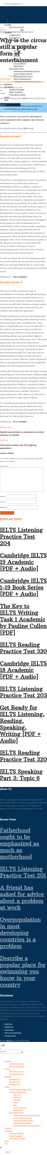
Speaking (8, 1077)
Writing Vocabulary (16, 92)
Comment (4, 466)
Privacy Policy (10, 1036)
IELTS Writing (10, 32)
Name (3, 496)
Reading (7, 1069)
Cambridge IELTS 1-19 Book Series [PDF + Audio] (23, 587)
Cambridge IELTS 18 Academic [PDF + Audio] (23, 670)
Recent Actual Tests (16, 1066)
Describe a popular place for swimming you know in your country (23, 971)
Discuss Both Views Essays (23, 76)
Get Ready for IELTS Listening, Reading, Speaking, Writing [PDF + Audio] (22, 724)
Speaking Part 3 (14, 1084)
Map (15, 1105)
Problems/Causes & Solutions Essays (27, 1126)
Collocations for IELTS (17, 95)
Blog (6, 1144)
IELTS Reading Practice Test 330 (23, 648)
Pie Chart (17, 1100)
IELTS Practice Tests (16, 1064)
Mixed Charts (18, 66)
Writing (7, 1087)
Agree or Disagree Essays (23, 74)
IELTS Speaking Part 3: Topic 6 (21, 775)
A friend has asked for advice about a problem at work (22, 897)
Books (7, 1141)
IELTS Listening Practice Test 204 (21, 536)
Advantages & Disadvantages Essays (27, 71)
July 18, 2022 (5, 79)
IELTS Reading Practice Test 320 (23, 756)
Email (3, 502)
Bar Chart (17, 1095)
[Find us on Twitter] (1, 813)
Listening (8, 1061)
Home (2, 32)
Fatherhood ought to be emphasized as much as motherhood (19, 843)
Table (16, 1102)
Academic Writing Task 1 (17, 1092)
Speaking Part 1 (14, 35)
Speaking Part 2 (14, 1082)
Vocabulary (9, 1131)
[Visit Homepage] (9, 13)
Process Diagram (20, 64)
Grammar (8, 84)
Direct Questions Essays (22, 79)
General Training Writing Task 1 (20, 1090)
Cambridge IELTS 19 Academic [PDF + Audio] (23, 562)
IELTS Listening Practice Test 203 (23, 692)
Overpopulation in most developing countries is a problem (20, 932)
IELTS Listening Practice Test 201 (23, 872)
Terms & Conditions (13, 1033)
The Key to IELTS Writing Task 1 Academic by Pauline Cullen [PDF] (23, 619)
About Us (8, 1024)
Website (3, 507)
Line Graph (18, 1097)
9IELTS (14, 76)
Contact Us (9, 1027)
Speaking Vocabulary (16, 90)
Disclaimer (9, 1030)
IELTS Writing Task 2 (25, 32)
